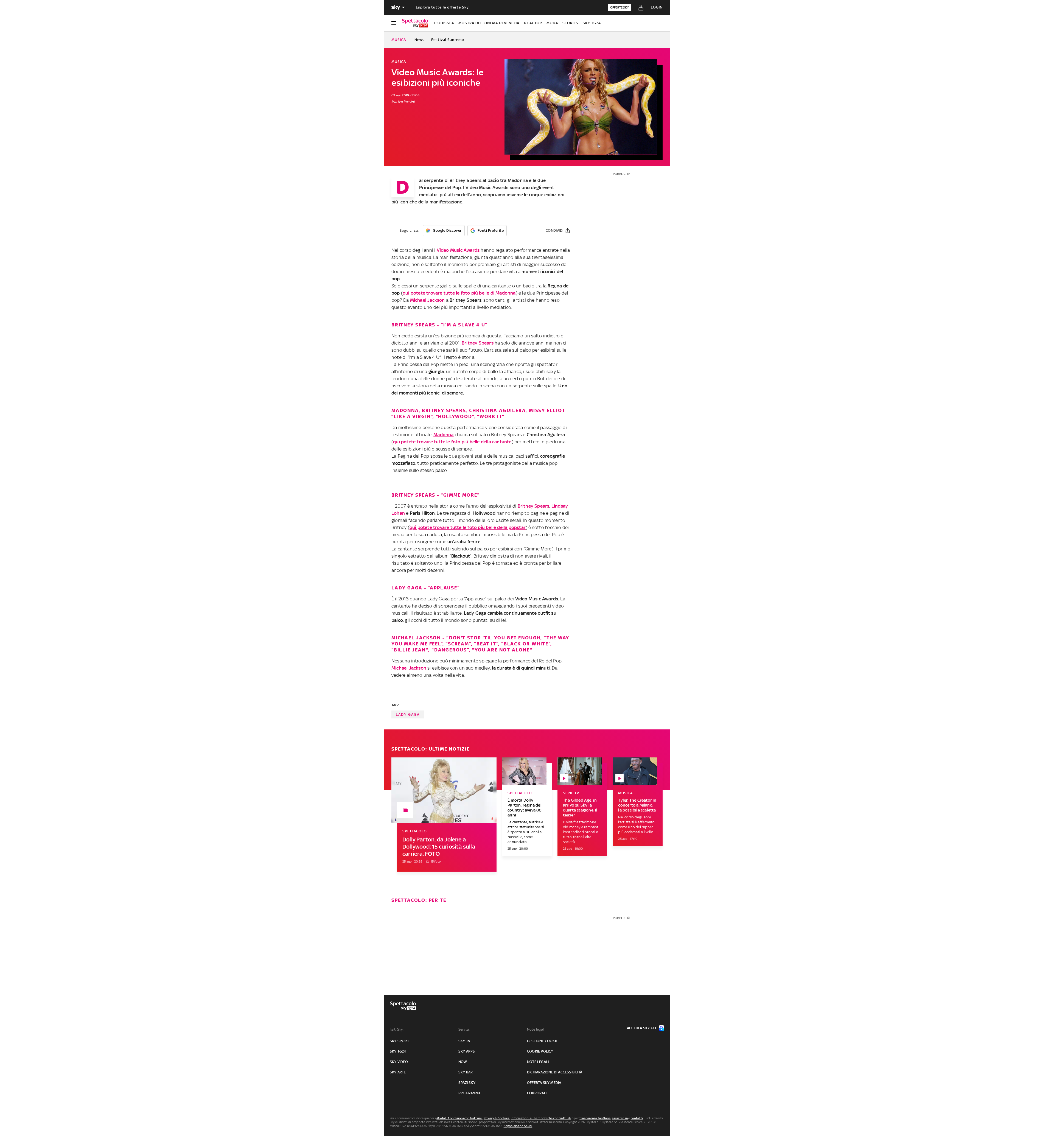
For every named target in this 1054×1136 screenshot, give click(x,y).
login (657, 7)
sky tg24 (398, 1051)
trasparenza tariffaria (594, 1118)
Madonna (518, 180)
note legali (538, 1062)
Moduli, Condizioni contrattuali (459, 1118)
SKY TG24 (592, 23)
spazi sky (466, 1083)
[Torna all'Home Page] (415, 23)
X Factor (533, 23)
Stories (570, 23)
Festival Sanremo (447, 40)
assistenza (620, 1118)
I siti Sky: (396, 1029)
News (419, 40)
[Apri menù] (393, 23)
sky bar (465, 1072)
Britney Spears (465, 180)
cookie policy (540, 1051)
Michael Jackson (427, 300)
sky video (399, 1062)
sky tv (464, 1041)
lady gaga (408, 714)
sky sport (399, 1041)
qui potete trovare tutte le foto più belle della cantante (452, 441)
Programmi (469, 1093)
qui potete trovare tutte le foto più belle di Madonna (459, 293)
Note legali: (536, 1029)
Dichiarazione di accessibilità (554, 1072)
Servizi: (464, 1029)
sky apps (466, 1051)
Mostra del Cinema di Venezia (488, 23)
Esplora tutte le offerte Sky (442, 7)
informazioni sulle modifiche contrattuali (541, 1118)
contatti (637, 1118)
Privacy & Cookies (496, 1118)
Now (462, 1062)
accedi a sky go (641, 1028)
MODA (552, 23)
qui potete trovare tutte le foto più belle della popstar (468, 527)
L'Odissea (444, 23)
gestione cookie (542, 1041)
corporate (537, 1093)
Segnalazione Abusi (518, 1126)
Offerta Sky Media (544, 1083)
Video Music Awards (487, 187)
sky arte (398, 1072)
